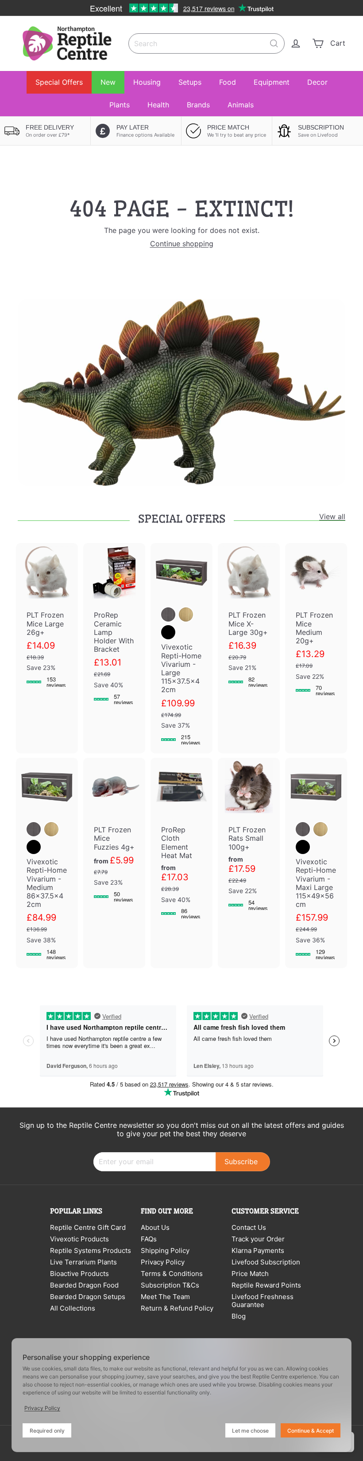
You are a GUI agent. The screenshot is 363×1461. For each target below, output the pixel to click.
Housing (147, 82)
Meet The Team (165, 1296)
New (108, 82)
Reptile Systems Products (90, 1250)
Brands (198, 104)
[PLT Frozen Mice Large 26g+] (47, 619)
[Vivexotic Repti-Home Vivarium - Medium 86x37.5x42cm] (47, 863)
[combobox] (206, 43)
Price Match (250, 1273)
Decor (317, 82)
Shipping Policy (165, 1250)
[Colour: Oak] (186, 614)
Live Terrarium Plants (83, 1262)
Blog (239, 1316)
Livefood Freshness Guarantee (262, 1300)
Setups (189, 82)
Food (227, 82)
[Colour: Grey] (168, 614)
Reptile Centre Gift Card (88, 1227)
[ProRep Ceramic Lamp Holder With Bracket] (114, 628)
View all (332, 516)
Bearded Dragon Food (84, 1285)
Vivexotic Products (79, 1239)
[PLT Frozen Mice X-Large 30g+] (249, 619)
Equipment (272, 82)
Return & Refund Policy (177, 1308)
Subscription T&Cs (170, 1285)
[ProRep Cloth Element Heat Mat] (181, 843)
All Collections (72, 1308)
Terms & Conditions (172, 1273)
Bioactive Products (79, 1273)
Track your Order (258, 1239)
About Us (155, 1227)
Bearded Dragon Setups (87, 1296)
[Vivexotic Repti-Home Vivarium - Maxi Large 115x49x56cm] (316, 863)
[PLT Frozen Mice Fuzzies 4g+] (114, 834)
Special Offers (59, 82)
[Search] (274, 43)
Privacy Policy (163, 1262)
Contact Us (249, 1227)
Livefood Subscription (266, 1262)
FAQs (149, 1239)
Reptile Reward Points (266, 1285)
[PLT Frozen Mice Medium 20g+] (316, 623)
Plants (119, 104)
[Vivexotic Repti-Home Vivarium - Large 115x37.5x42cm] (181, 648)
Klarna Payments (258, 1250)
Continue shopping (181, 243)
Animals (241, 104)
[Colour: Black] (168, 632)
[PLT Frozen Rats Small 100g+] (249, 838)
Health (158, 104)
